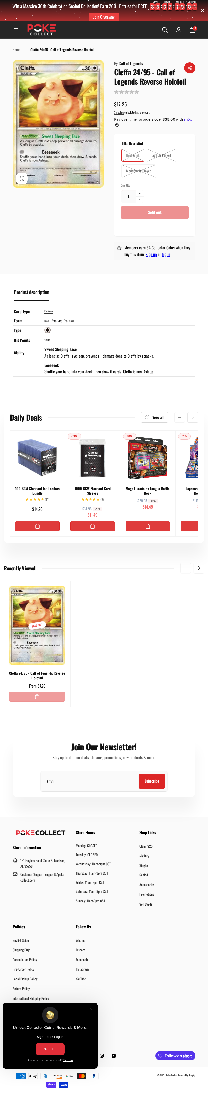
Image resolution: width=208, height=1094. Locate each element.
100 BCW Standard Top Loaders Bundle (37, 490)
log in (166, 254)
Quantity (125, 185)
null (72, 321)
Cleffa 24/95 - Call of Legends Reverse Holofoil (37, 675)
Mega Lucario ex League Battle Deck (148, 490)
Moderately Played (138, 170)
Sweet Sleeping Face (60, 349)
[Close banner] (202, 11)
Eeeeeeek (51, 365)
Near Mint (133, 155)
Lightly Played (161, 155)
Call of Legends (128, 63)
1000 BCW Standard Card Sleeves (93, 490)
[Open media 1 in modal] (58, 124)
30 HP (47, 340)
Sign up (151, 254)
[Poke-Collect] (40, 834)
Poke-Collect (171, 1075)
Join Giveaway (104, 17)
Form (18, 321)
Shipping (119, 112)
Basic (46, 321)
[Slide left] (179, 417)
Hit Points (22, 340)
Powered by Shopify (186, 1075)
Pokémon (48, 311)
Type (17, 330)
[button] (15, 29)
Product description (31, 292)
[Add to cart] (37, 526)
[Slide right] (192, 417)
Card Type (22, 311)
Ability (19, 352)
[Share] (189, 67)
